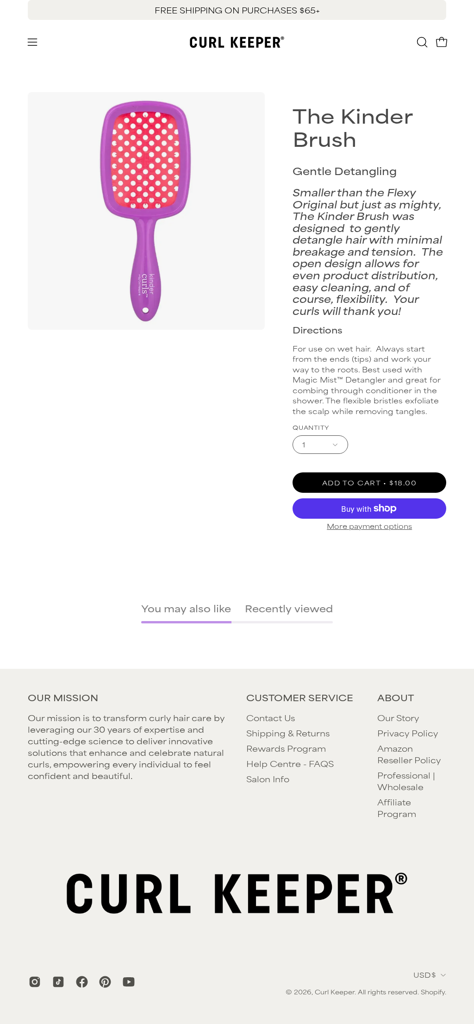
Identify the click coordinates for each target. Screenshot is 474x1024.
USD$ (424, 974)
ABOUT (395, 697)
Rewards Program (286, 748)
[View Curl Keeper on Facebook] (81, 982)
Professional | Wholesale (406, 780)
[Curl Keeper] (237, 42)
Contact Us (270, 717)
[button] (421, 42)
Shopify (433, 991)
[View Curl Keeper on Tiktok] (57, 982)
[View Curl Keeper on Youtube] (127, 982)
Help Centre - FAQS (290, 763)
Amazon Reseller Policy (409, 754)
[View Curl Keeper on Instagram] (33, 982)
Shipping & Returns (288, 733)
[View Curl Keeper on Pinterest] (104, 982)
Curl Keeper (335, 991)
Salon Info (267, 779)
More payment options (369, 526)
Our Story (398, 717)
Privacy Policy (407, 733)
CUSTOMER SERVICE (299, 697)
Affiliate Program (396, 807)
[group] (237, 10)
